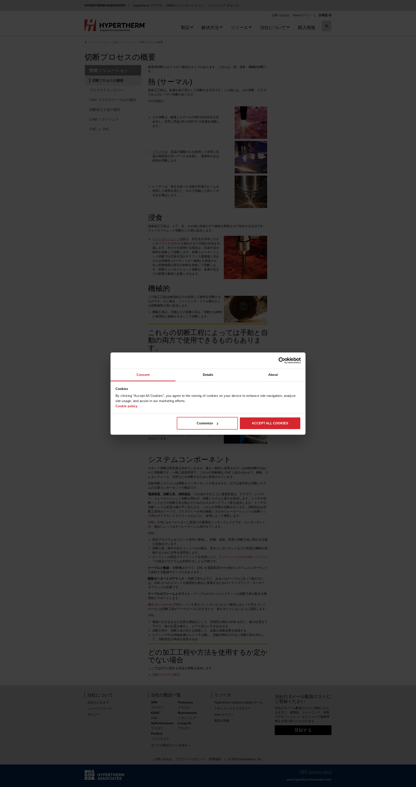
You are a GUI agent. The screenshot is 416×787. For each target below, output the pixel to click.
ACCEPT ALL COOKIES (270, 423)
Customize (205, 423)
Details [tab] (208, 375)
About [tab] (273, 375)
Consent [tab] (143, 375)
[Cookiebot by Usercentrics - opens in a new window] (282, 360)
